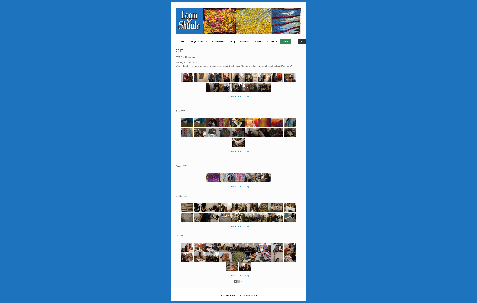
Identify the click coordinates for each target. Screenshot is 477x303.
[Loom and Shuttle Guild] (238, 21)
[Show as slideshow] (238, 96)
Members (258, 41)
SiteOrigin (253, 295)
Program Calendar (199, 41)
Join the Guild (218, 41)
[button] (302, 41)
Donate (286, 41)
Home (183, 41)
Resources (244, 41)
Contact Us (272, 41)
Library (232, 41)
